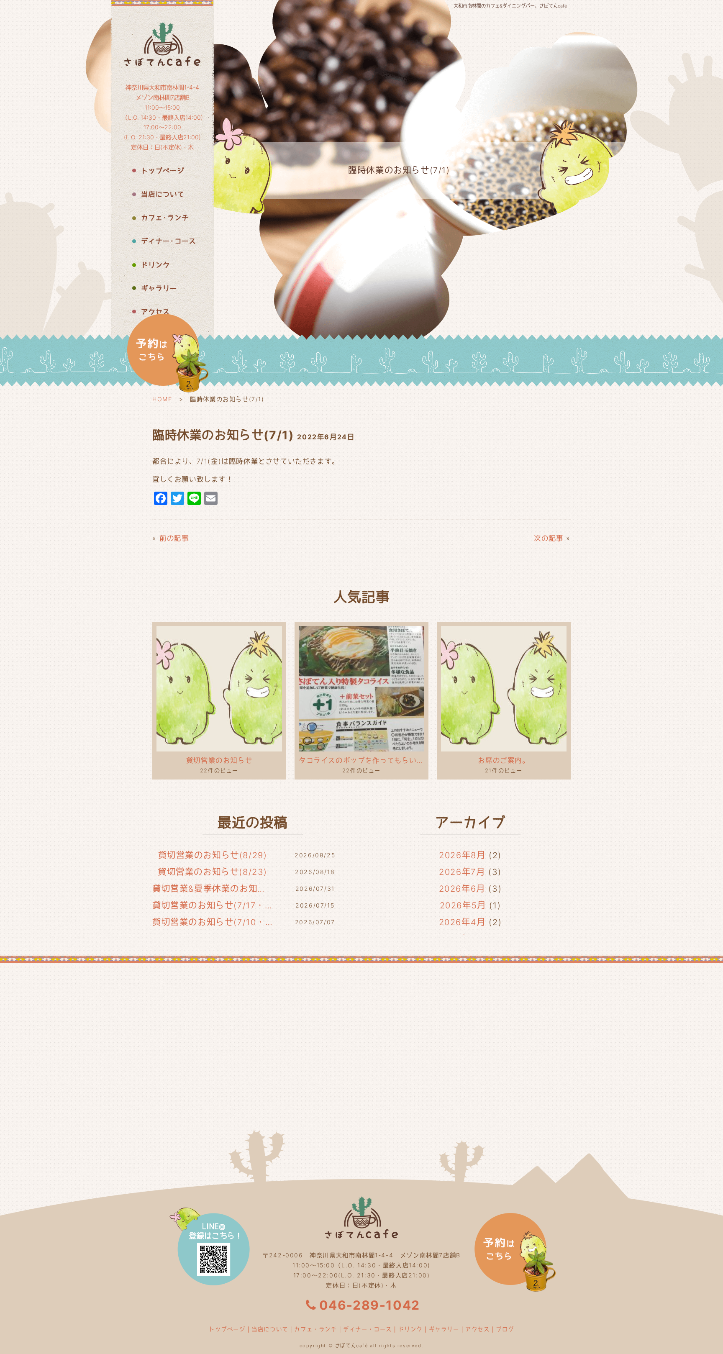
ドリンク (410, 1329)
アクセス (477, 1329)
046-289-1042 (369, 1305)
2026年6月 (462, 889)
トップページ (227, 1329)
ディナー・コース (367, 1329)
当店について (269, 1329)
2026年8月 (462, 855)
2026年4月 (462, 922)
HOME (162, 399)
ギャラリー (444, 1329)
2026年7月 (462, 872)
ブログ (505, 1329)
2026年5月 (463, 905)
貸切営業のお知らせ (219, 760)
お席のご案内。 (503, 760)
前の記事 (174, 538)
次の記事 (548, 538)
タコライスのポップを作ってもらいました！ (361, 760)
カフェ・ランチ (315, 1329)
